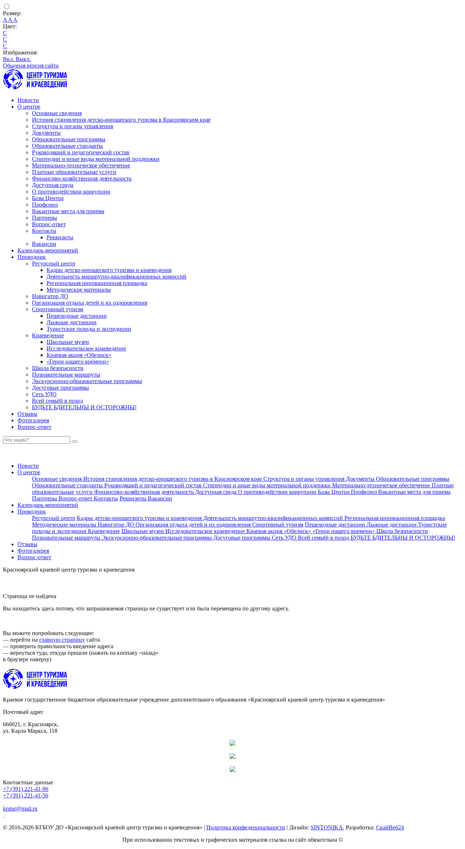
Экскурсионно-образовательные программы (87, 381)
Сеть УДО (44, 394)
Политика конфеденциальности (245, 827)
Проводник (31, 257)
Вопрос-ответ (49, 224)
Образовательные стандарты (67, 146)
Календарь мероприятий (47, 250)
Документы (46, 133)
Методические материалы (78, 290)
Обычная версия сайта (30, 65)
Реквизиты (59, 237)
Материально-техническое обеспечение (81, 165)
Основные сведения (57, 113)
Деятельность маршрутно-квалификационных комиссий (116, 276)
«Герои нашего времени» (77, 361)
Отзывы (27, 414)
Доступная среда (52, 185)
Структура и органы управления (72, 126)
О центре (28, 106)
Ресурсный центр (53, 263)
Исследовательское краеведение (86, 348)
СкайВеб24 (390, 827)
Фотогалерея (33, 420)
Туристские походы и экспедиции (88, 329)
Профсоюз (45, 205)
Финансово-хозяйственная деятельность (82, 178)
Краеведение (48, 335)
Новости (28, 100)
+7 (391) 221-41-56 (25, 795)
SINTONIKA (327, 827)
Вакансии (44, 244)
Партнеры (44, 218)
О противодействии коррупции (71, 191)
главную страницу (62, 640)
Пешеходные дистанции (76, 316)
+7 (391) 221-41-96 (25, 789)
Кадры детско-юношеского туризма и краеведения (108, 270)
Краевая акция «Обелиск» (78, 355)
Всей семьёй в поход (57, 401)
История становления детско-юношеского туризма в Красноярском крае (121, 120)
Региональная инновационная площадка (96, 283)
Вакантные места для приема (68, 211)
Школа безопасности (58, 368)
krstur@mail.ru (20, 808)
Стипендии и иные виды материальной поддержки (95, 159)
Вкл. (9, 59)
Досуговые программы (60, 388)
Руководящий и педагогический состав (80, 152)
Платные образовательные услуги (74, 172)
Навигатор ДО (50, 296)
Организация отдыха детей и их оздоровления (89, 303)
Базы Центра (48, 198)
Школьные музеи (67, 342)
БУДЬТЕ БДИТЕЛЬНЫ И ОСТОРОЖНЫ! (84, 407)
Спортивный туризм (57, 309)
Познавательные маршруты (66, 374)
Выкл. (23, 59)
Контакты (44, 231)
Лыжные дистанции (71, 322)
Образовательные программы (68, 139)
